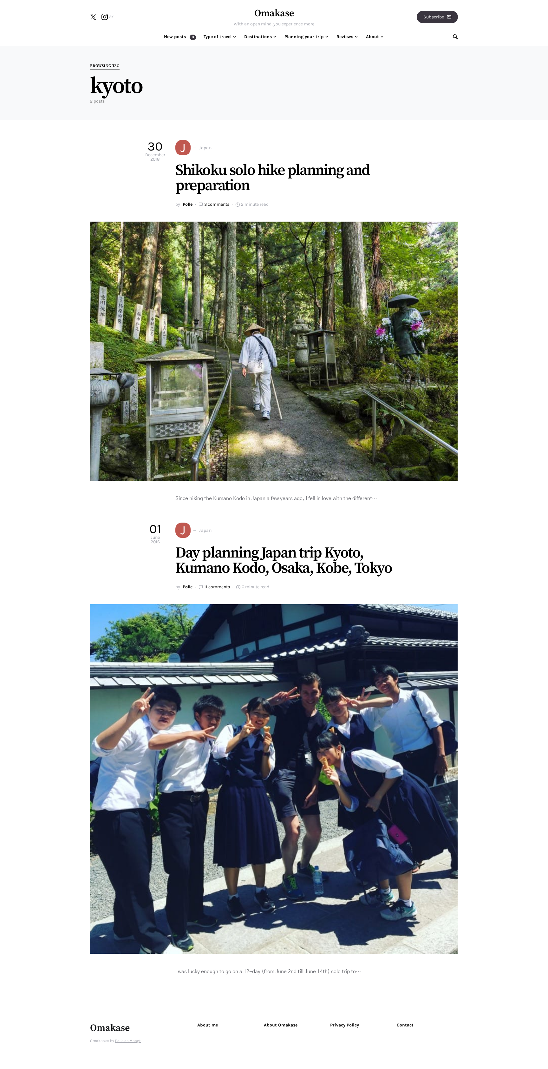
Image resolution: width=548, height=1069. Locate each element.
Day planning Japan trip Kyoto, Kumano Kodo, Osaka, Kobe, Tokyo (283, 561)
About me (207, 1025)
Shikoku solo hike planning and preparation (272, 178)
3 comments (216, 204)
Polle (187, 204)
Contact (405, 1025)
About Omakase (280, 1025)
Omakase (274, 13)
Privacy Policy (344, 1025)
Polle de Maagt (128, 1041)
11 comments (217, 587)
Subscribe (433, 17)
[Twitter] (93, 17)
